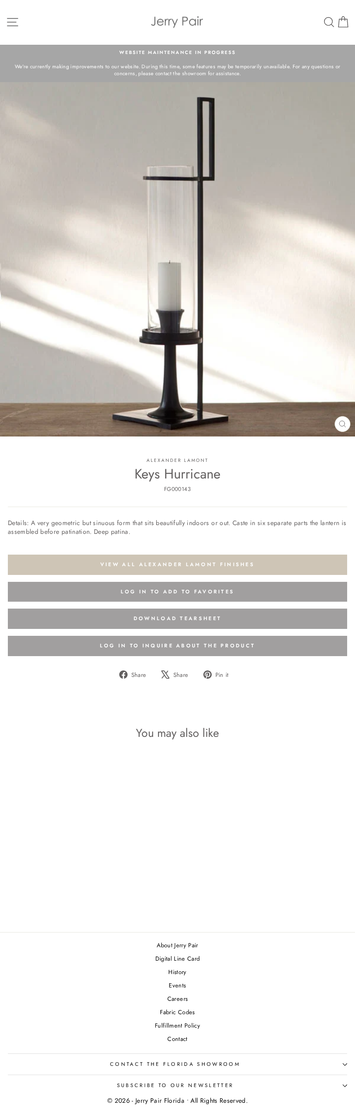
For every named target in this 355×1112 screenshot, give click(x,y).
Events (177, 985)
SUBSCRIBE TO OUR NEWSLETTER (175, 1085)
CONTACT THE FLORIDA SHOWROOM (175, 1064)
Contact (177, 1038)
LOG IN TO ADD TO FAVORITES (178, 591)
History (177, 972)
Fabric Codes (177, 1012)
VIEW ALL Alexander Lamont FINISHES (177, 564)
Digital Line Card (177, 958)
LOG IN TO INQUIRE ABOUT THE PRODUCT (178, 645)
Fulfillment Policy (177, 1025)
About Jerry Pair (177, 945)
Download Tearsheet (177, 618)
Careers (177, 998)
